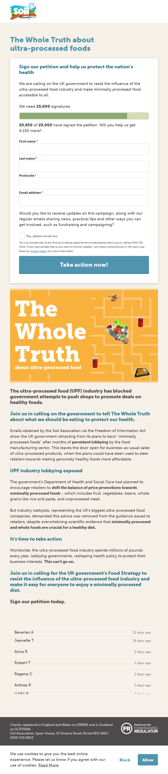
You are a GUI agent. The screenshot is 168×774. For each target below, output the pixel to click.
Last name (28, 158)
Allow (147, 760)
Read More (48, 765)
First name (28, 141)
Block (124, 760)
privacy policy (39, 251)
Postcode (27, 176)
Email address (31, 193)
